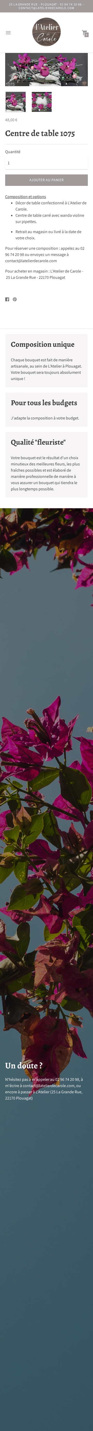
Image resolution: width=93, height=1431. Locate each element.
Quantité (12, 152)
